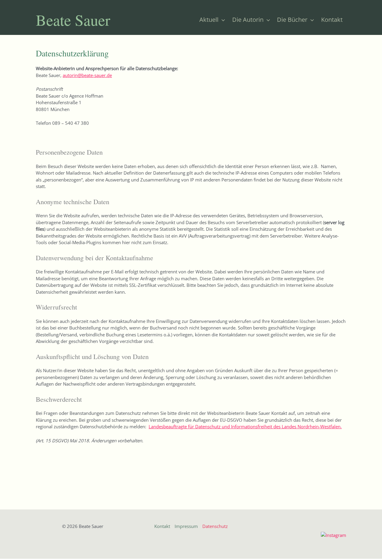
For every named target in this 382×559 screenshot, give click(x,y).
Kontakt (332, 20)
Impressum (186, 526)
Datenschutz (215, 526)
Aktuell (208, 20)
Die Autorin (248, 20)
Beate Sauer (73, 19)
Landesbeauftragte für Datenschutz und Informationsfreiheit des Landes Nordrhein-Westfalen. (245, 426)
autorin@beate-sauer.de (87, 75)
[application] (221, 20)
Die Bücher (292, 20)
